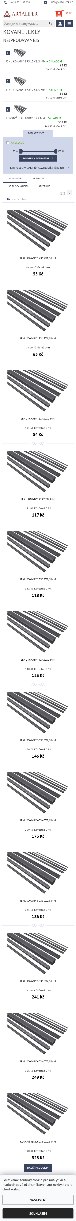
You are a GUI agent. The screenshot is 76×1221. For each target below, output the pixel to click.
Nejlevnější (15, 178)
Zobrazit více (36, 133)
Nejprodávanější (18, 186)
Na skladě (17, 142)
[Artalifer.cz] (20, 13)
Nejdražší (38, 178)
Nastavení (38, 1200)
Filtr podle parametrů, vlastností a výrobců (36, 167)
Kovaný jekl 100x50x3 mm (33, 118)
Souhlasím (38, 1213)
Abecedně (44, 186)
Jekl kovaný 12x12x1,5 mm (34, 90)
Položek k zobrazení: (38, 158)
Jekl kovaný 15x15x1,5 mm (34, 61)
